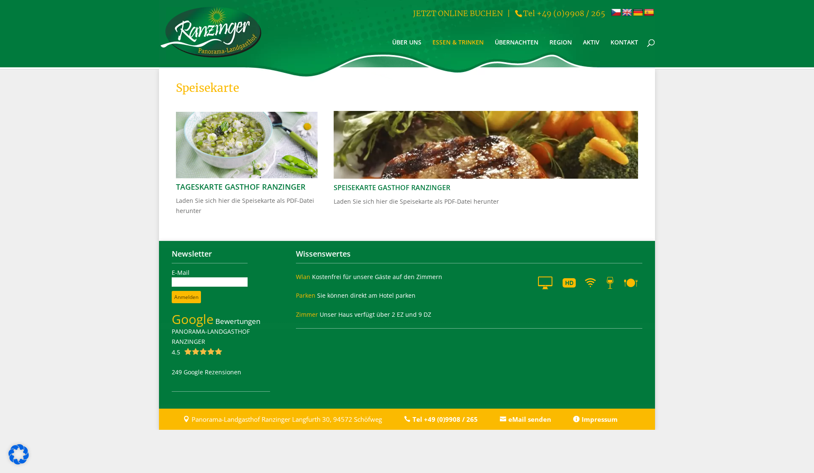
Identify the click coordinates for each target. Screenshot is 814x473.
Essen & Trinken (458, 42)
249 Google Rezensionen (206, 372)
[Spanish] (649, 12)
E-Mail (181, 272)
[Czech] (616, 12)
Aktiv (591, 42)
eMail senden (529, 419)
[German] (638, 12)
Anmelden (186, 297)
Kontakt (624, 42)
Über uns (406, 42)
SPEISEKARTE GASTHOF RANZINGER (392, 187)
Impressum (600, 419)
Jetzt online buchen (458, 13)
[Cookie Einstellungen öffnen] (18, 462)
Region (560, 42)
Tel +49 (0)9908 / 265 (564, 13)
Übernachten (516, 42)
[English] (627, 12)
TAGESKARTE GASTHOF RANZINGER (241, 187)
